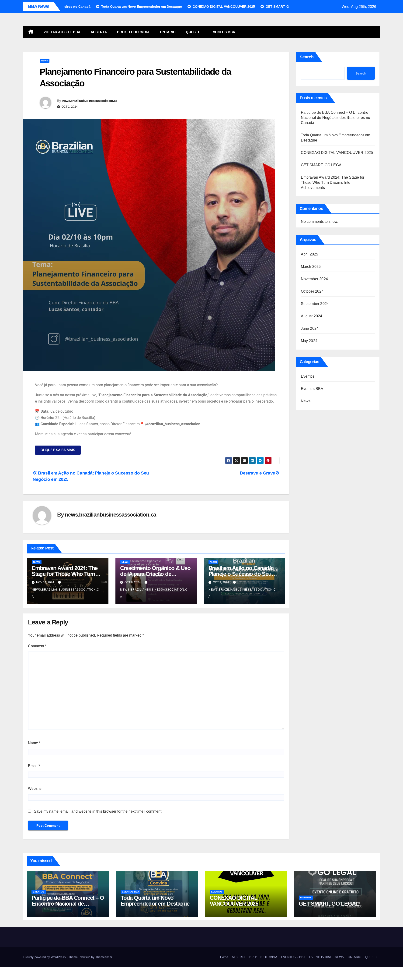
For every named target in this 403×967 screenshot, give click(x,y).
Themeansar (103, 957)
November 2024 (314, 279)
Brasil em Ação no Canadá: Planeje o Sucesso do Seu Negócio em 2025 (241, 574)
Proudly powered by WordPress (45, 957)
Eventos (308, 376)
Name (34, 743)
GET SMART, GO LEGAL (322, 165)
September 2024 (315, 304)
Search (307, 57)
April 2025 (309, 254)
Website (35, 788)
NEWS (339, 957)
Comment (37, 646)
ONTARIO (168, 32)
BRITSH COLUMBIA (133, 32)
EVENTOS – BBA (293, 957)
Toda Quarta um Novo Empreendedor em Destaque (155, 901)
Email (34, 766)
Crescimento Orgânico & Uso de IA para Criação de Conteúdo (155, 574)
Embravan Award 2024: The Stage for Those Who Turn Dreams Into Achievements (64, 574)
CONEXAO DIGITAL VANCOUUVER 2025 (337, 153)
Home (224, 957)
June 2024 (310, 328)
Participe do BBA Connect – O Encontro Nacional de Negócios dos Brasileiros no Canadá (335, 117)
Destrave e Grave (257, 473)
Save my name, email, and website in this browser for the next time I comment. (98, 811)
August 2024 (311, 316)
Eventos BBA (312, 389)
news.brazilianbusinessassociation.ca (89, 101)
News (44, 60)
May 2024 (309, 341)
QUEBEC (193, 32)
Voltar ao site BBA (62, 32)
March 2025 (311, 267)
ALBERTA (99, 32)
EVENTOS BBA (223, 32)
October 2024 (312, 291)
